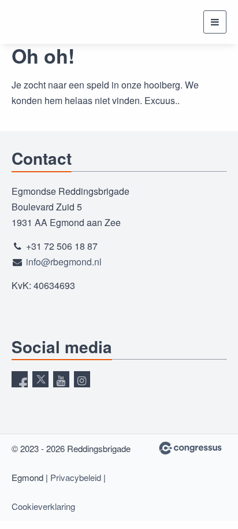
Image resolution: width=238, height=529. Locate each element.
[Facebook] (20, 379)
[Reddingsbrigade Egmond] (48, 22)
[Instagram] (82, 379)
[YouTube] (61, 379)
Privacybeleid (75, 477)
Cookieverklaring (43, 506)
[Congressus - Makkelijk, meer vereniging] (190, 448)
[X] (40, 379)
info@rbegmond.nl (64, 261)
